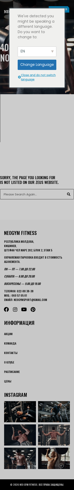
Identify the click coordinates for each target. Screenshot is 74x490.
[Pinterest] (33, 309)
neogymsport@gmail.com (30, 299)
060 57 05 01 (19, 295)
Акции (8, 334)
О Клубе (9, 362)
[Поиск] (69, 194)
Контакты (10, 353)
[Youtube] (24, 309)
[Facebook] (6, 309)
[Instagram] (15, 309)
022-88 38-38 (25, 291)
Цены (7, 381)
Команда (10, 343)
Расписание (12, 371)
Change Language (37, 64)
